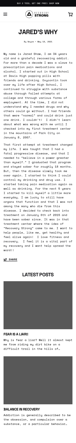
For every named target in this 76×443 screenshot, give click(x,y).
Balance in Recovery (22, 409)
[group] (38, 3)
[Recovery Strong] (38, 14)
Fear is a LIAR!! (16, 334)
